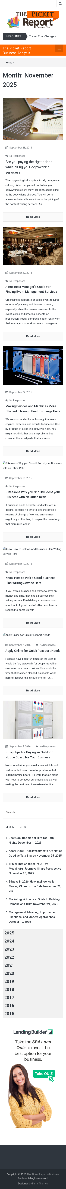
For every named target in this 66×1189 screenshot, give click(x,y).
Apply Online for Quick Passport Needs (32, 651)
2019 (9, 981)
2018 (9, 989)
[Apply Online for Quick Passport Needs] (26, 635)
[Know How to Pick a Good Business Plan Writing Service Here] (33, 551)
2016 (9, 1005)
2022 (9, 957)
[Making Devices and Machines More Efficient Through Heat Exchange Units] (33, 365)
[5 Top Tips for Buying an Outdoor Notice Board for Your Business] (33, 719)
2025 (9, 933)
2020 (9, 973)
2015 (9, 1013)
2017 (9, 997)
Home (9, 62)
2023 (9, 949)
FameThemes (40, 1183)
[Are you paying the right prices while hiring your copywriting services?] (33, 119)
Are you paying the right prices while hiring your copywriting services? (28, 167)
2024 (9, 941)
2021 (9, 965)
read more (33, 216)
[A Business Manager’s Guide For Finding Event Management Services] (33, 245)
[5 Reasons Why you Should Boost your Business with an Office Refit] (33, 465)
